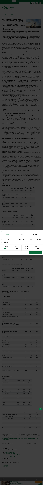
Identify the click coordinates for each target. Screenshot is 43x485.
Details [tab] (21, 234)
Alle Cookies (35, 252)
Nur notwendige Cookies (7, 252)
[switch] (16, 248)
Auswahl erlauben (21, 252)
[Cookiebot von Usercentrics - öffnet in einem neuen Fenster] (37, 231)
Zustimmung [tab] (7, 234)
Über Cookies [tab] (35, 234)
